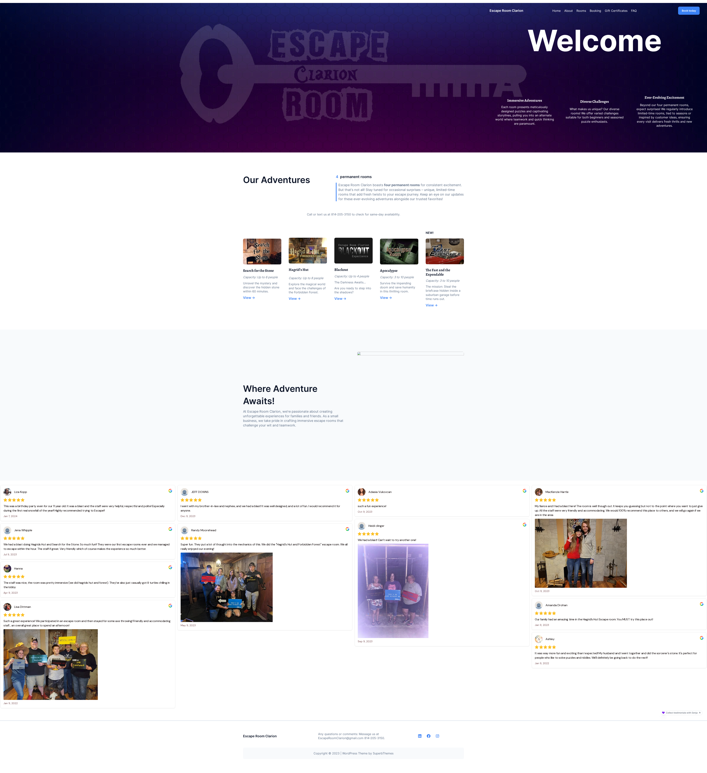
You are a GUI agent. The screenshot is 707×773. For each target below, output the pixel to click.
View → (249, 298)
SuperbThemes (383, 753)
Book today (689, 10)
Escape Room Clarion (506, 11)
